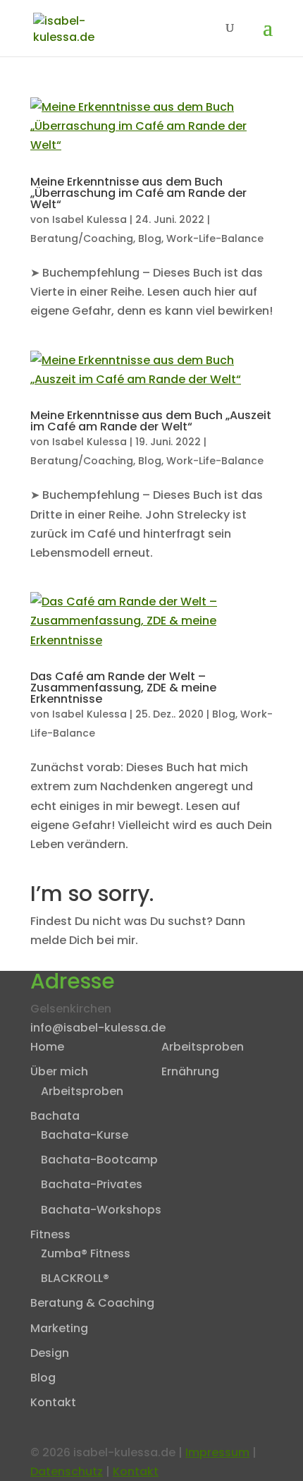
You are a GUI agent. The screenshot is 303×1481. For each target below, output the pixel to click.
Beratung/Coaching (81, 238)
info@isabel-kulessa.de (98, 1028)
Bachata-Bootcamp (99, 1159)
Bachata (55, 1116)
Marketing (59, 1328)
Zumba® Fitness (85, 1253)
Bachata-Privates (91, 1184)
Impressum (217, 1452)
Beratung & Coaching (92, 1303)
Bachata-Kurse (84, 1135)
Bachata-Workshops (101, 1210)
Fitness (50, 1234)
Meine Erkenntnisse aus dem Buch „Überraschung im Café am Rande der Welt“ (138, 193)
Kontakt (53, 1402)
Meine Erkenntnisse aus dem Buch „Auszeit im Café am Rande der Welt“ (150, 421)
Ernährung (190, 1071)
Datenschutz (66, 1471)
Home (47, 1047)
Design (49, 1353)
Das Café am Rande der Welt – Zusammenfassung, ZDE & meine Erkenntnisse (123, 687)
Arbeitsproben (82, 1091)
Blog (149, 238)
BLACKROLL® (75, 1278)
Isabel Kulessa (89, 219)
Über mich (59, 1071)
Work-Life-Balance (215, 238)
